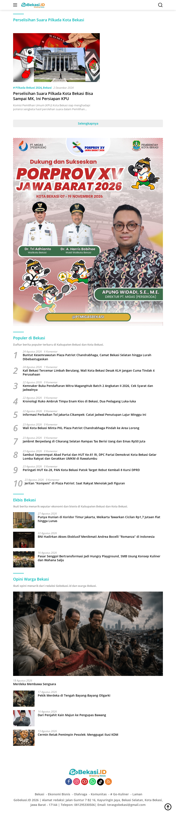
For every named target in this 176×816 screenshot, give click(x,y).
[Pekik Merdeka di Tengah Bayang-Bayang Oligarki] (24, 699)
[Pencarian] (160, 5)
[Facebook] (68, 782)
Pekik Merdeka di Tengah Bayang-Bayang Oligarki (74, 695)
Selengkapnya (88, 123)
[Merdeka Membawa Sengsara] (88, 634)
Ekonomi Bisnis (59, 794)
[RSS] (108, 782)
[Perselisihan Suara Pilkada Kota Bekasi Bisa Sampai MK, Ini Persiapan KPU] (56, 57)
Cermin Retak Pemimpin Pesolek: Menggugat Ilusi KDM (78, 735)
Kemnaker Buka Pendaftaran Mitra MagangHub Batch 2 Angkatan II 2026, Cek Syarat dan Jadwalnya (88, 388)
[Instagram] (76, 782)
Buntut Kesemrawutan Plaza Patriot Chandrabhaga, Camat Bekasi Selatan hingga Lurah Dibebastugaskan (87, 357)
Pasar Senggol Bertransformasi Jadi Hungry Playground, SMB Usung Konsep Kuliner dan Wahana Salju (99, 558)
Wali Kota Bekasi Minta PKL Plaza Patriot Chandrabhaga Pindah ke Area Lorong (81, 428)
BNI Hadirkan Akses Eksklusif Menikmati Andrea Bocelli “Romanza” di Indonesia (96, 537)
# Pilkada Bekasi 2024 (27, 88)
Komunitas (99, 794)
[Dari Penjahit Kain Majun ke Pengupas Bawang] (24, 718)
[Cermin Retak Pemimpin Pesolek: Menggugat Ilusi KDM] (24, 738)
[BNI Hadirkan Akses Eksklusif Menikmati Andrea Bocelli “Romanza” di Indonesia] (24, 540)
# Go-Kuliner (119, 794)
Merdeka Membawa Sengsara (34, 684)
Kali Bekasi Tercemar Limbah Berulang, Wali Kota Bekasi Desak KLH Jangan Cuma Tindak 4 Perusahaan (89, 372)
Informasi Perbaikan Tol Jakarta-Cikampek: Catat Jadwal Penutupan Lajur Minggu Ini (84, 415)
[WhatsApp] (92, 782)
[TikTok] (100, 782)
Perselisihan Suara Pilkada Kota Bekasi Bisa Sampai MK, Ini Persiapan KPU (53, 96)
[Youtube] (84, 782)
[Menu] (16, 5)
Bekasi (47, 88)
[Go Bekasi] (32, 5)
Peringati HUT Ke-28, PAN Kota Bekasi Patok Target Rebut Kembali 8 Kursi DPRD (81, 470)
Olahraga (80, 794)
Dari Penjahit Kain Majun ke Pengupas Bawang (72, 715)
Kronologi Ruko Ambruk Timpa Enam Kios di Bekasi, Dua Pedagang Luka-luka (79, 401)
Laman (137, 794)
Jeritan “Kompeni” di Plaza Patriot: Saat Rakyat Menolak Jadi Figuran (75, 483)
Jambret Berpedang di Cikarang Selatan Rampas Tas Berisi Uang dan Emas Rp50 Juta (84, 441)
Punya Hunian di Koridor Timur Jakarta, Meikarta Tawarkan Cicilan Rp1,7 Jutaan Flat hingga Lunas (99, 519)
